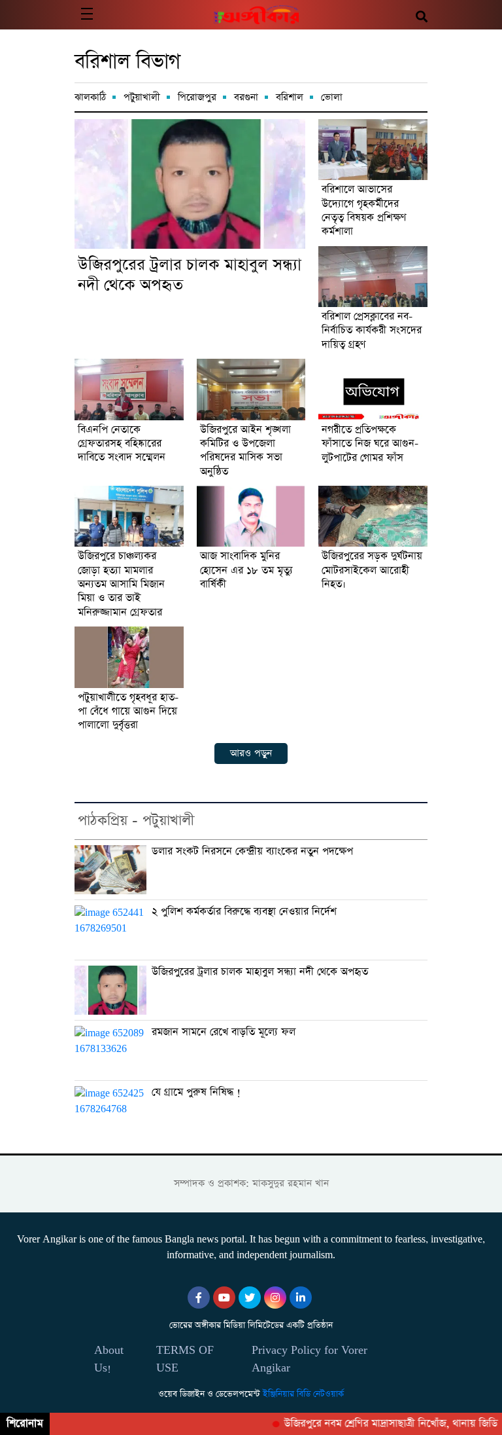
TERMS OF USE (185, 1359)
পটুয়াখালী (142, 97)
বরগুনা (246, 97)
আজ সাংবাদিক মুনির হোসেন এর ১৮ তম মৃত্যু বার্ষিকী (246, 571)
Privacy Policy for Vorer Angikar (309, 1359)
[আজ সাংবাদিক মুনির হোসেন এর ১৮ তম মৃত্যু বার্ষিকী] (251, 516)
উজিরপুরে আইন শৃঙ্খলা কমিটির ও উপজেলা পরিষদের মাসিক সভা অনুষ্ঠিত (245, 451)
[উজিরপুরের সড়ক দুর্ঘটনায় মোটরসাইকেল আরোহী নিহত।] (372, 516)
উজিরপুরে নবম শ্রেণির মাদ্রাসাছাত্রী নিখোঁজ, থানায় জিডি (381, 1424)
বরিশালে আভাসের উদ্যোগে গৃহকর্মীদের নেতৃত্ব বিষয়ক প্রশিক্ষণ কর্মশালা (364, 211)
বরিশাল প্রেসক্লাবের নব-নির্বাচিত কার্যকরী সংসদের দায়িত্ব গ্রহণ (372, 331)
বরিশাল (289, 97)
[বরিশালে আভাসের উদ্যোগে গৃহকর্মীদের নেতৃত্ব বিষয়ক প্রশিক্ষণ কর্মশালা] (372, 149)
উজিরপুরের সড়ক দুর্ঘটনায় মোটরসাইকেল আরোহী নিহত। (372, 571)
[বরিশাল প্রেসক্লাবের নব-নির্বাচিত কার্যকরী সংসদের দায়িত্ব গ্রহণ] (372, 276)
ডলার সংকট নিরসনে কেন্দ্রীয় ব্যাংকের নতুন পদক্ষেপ (252, 852)
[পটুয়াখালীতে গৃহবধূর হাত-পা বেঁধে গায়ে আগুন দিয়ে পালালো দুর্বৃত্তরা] (129, 657)
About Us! (109, 1359)
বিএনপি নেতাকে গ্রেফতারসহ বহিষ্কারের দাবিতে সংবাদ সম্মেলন (121, 444)
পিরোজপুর (197, 97)
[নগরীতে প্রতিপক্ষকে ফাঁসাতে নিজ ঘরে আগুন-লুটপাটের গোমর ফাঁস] (372, 389)
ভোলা (332, 97)
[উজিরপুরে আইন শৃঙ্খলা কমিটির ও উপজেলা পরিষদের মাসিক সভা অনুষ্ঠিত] (251, 389)
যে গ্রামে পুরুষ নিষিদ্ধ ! (196, 1092)
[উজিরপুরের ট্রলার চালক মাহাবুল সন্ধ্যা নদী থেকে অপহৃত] (190, 184)
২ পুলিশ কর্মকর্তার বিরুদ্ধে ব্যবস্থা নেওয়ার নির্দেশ (244, 912)
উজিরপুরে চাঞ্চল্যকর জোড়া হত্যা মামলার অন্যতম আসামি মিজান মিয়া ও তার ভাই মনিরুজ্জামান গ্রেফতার (121, 585)
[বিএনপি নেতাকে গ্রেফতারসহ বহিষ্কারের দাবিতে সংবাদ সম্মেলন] (129, 389)
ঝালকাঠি (90, 97)
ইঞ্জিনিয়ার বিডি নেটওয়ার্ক (303, 1394)
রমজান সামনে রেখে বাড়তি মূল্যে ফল (223, 1032)
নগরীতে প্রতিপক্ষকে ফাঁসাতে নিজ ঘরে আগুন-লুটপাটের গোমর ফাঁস (370, 444)
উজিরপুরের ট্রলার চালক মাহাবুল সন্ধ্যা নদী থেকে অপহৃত (189, 275)
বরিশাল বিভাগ (127, 62)
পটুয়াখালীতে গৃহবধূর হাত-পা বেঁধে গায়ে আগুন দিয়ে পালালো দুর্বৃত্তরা (128, 712)
